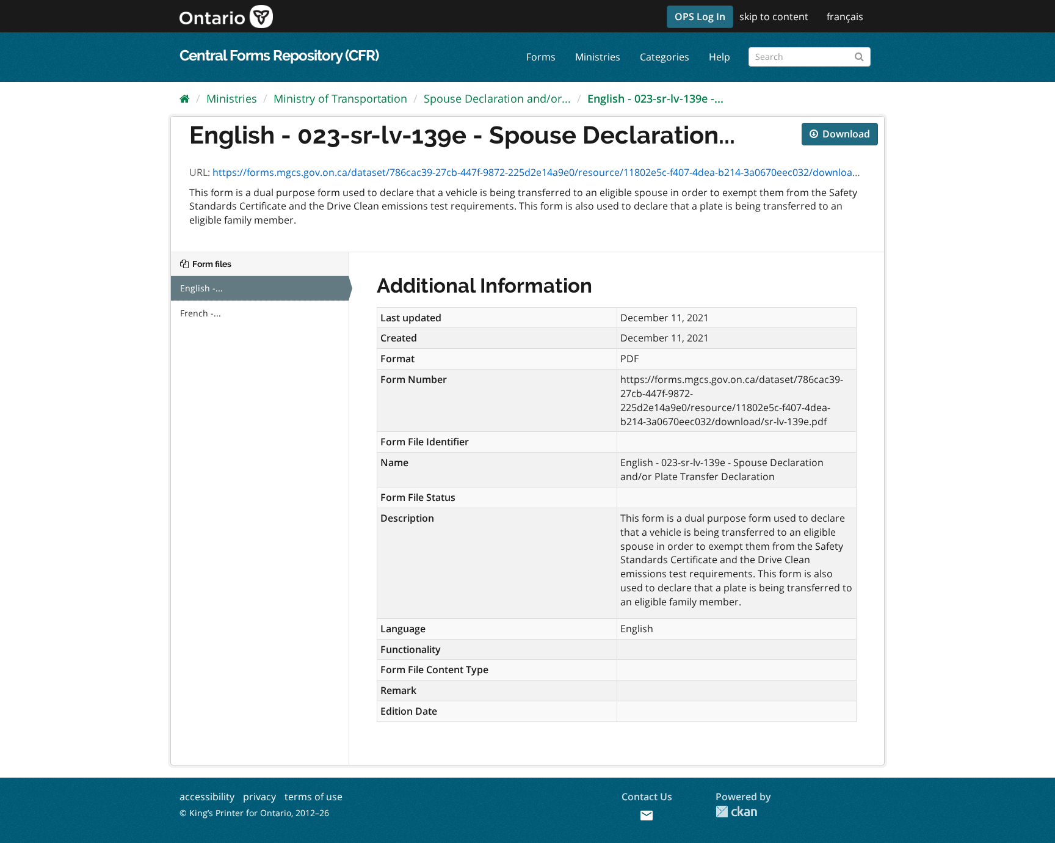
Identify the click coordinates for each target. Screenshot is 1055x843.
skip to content (773, 16)
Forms (541, 57)
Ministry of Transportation (340, 98)
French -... (200, 313)
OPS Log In (700, 16)
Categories (664, 57)
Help (719, 57)
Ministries (597, 57)
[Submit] (859, 54)
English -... (201, 288)
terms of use (314, 796)
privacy (259, 796)
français (845, 16)
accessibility (206, 796)
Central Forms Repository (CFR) (279, 55)
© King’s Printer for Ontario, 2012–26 (254, 813)
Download (845, 133)
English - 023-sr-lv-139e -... (655, 98)
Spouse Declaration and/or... (497, 98)
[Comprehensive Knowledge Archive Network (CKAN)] (736, 811)
